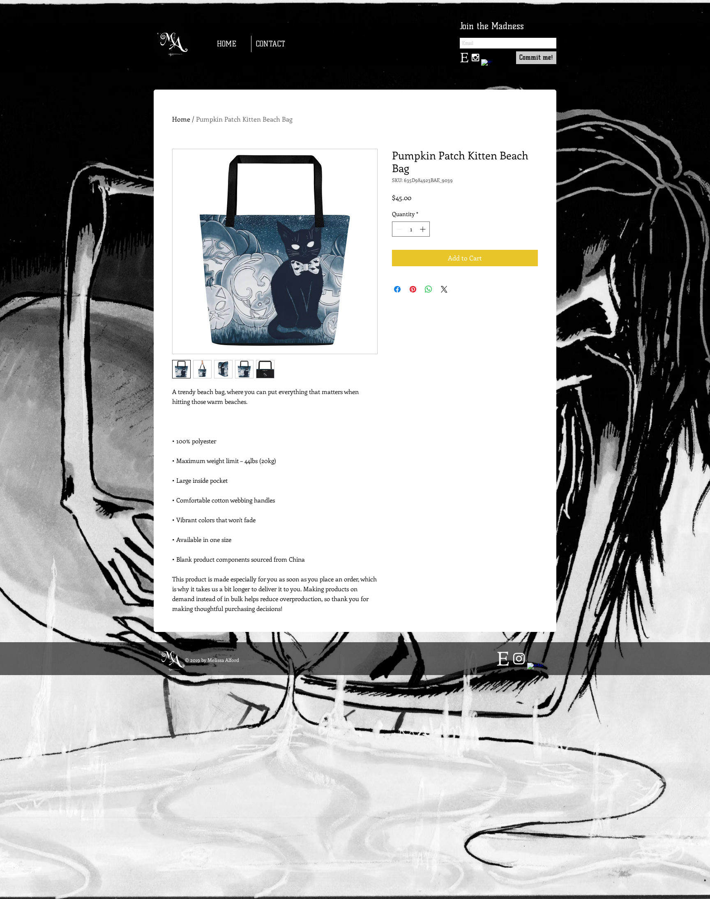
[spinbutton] (410, 229)
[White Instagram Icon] (519, 658)
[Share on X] (444, 289)
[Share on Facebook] (397, 289)
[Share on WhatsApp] (428, 289)
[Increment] (423, 229)
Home (181, 119)
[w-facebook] (486, 64)
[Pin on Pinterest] (413, 289)
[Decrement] (398, 229)
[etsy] (503, 658)
